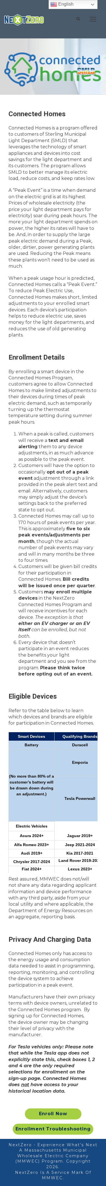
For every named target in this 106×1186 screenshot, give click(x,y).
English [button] (65, 4)
